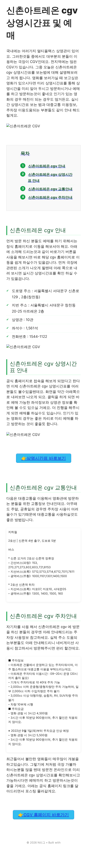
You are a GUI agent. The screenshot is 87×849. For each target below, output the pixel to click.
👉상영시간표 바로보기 (43, 458)
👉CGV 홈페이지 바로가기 (43, 814)
